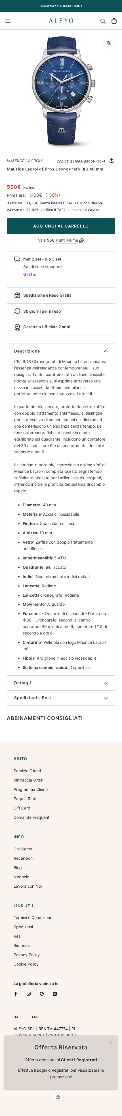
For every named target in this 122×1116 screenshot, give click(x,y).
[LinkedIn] (55, 993)
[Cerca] (103, 20)
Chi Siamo (23, 848)
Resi (17, 936)
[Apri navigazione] (8, 21)
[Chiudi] (111, 1042)
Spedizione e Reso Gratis (61, 6)
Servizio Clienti (27, 770)
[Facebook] (16, 993)
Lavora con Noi (28, 886)
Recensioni (23, 858)
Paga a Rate (25, 798)
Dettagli (22, 682)
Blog (18, 867)
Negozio (21, 876)
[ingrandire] (108, 43)
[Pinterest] (42, 993)
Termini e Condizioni (32, 917)
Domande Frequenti (32, 817)
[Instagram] (29, 993)
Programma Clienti (31, 789)
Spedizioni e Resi (32, 697)
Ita (16, 1017)
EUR (35, 1017)
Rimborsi (22, 945)
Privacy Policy (27, 954)
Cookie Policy (26, 964)
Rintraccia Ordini (29, 780)
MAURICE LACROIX (25, 160)
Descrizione (27, 351)
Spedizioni (23, 926)
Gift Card (22, 808)
